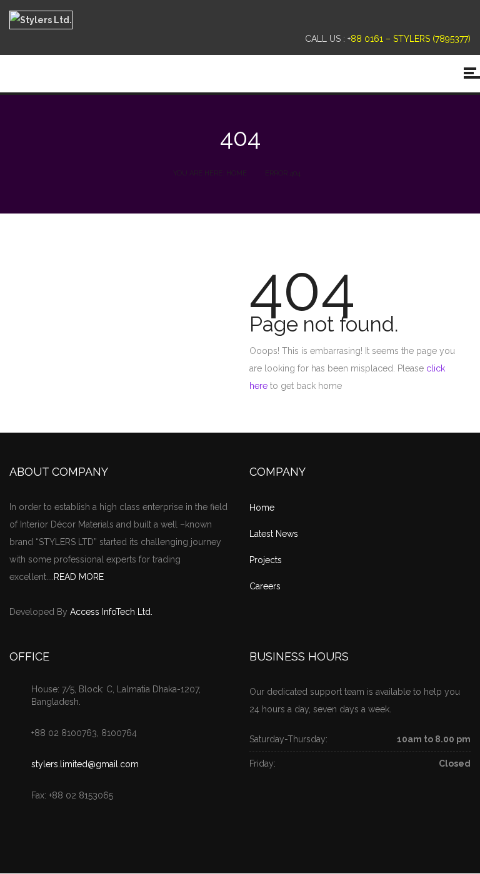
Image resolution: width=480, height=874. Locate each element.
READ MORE (79, 577)
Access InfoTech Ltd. (111, 612)
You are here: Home (210, 173)
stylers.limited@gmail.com (85, 764)
